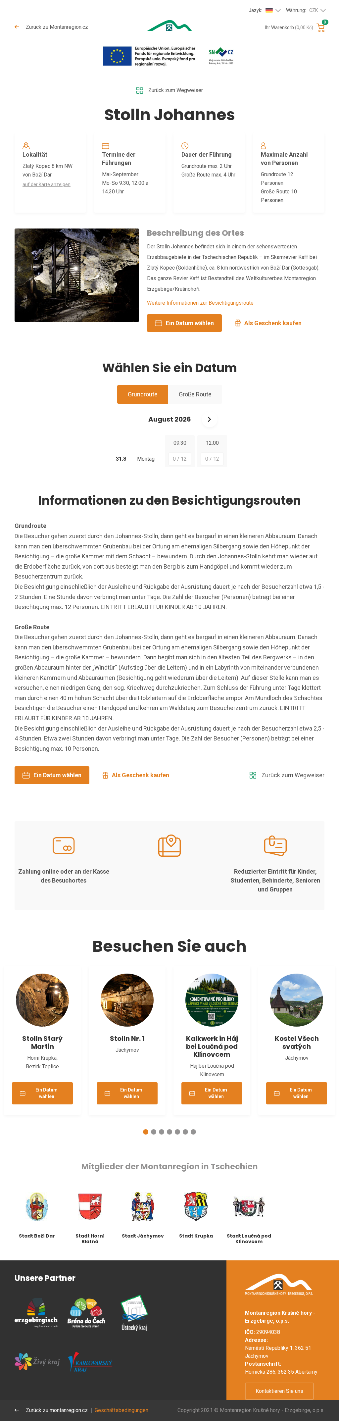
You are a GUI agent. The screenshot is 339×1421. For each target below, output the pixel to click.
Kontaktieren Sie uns (279, 1391)
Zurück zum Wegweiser (175, 90)
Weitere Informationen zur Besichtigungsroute (200, 303)
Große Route (195, 394)
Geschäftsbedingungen (121, 1410)
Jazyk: (255, 10)
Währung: (302, 10)
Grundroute (143, 394)
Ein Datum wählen (190, 323)
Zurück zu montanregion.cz (56, 1410)
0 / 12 (180, 459)
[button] (145, 1132)
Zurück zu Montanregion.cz (56, 27)
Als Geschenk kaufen (273, 323)
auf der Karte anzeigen (47, 184)
